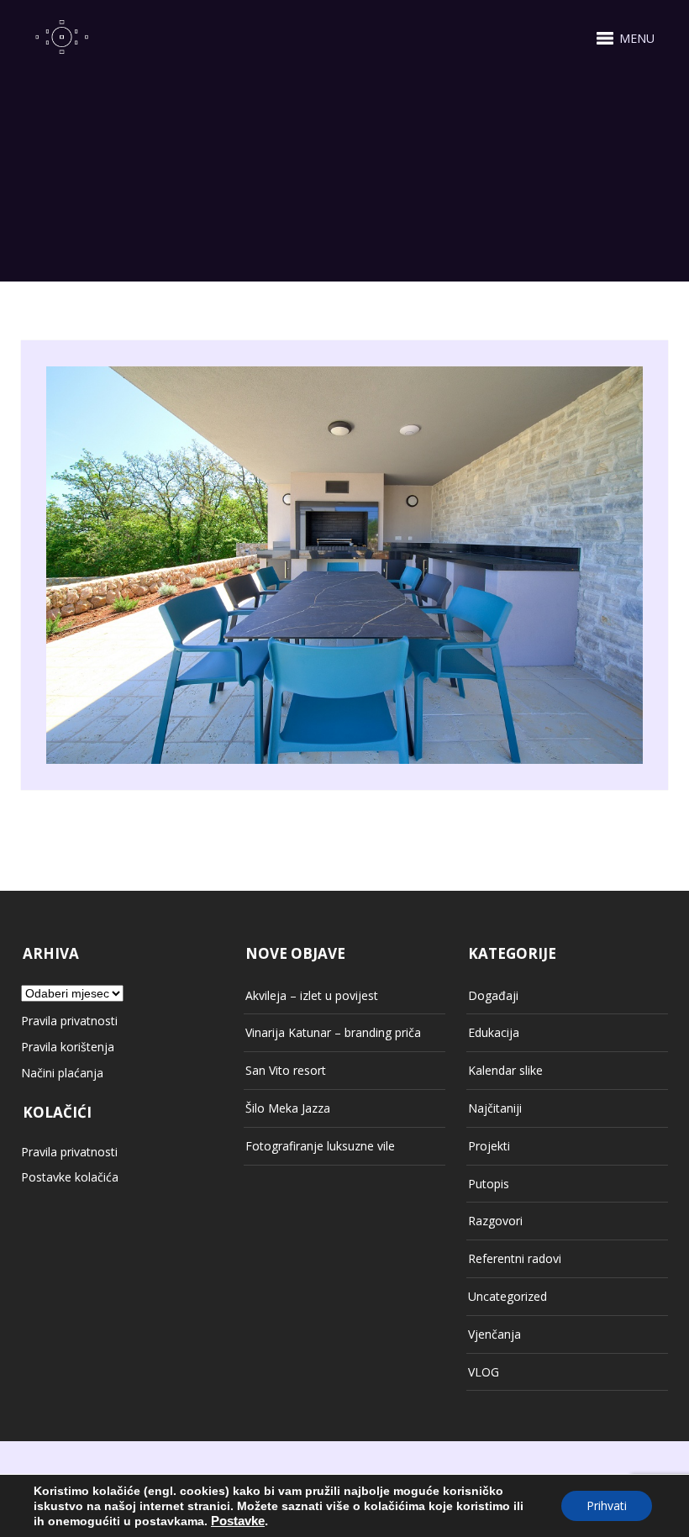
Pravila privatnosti (69, 1021)
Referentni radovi (514, 1258)
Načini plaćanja (62, 1073)
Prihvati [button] (606, 1505)
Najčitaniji (495, 1108)
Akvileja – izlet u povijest (311, 995)
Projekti (489, 1146)
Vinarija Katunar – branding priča (333, 1032)
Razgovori (495, 1221)
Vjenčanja (494, 1334)
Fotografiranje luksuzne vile (320, 1146)
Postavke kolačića (69, 1177)
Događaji (493, 995)
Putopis (488, 1184)
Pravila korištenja (67, 1047)
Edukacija (493, 1032)
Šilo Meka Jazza (287, 1108)
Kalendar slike (505, 1070)
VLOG (483, 1372)
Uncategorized (507, 1296)
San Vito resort (285, 1070)
